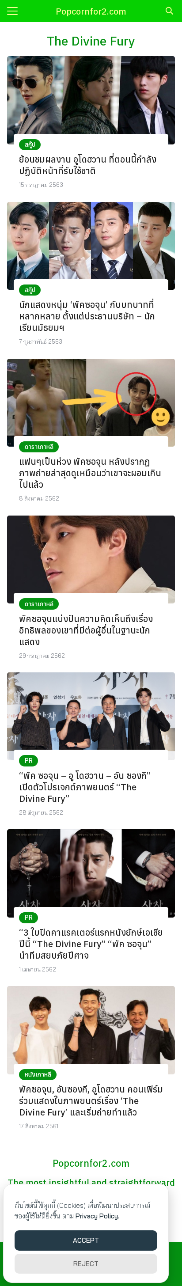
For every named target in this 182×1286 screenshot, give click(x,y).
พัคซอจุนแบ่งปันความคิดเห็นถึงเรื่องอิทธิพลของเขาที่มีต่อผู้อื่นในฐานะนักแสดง (86, 630)
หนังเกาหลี (38, 1074)
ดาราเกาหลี (39, 447)
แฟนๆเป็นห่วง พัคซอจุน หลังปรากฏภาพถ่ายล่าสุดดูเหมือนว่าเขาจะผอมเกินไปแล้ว (90, 472)
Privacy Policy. (97, 1216)
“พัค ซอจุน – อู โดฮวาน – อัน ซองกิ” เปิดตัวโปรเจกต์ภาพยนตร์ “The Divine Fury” (85, 787)
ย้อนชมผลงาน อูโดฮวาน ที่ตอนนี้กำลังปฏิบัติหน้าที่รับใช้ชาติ (87, 165)
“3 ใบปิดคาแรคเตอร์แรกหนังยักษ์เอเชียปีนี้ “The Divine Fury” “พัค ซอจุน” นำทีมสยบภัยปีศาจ (91, 943)
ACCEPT (86, 1240)
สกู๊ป (30, 144)
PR (29, 761)
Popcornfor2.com (91, 11)
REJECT (86, 1263)
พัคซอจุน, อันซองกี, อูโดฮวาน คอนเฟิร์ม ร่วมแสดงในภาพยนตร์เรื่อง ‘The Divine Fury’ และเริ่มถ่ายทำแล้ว (91, 1100)
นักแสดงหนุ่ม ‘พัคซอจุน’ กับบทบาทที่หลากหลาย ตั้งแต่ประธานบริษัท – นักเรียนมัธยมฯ (87, 316)
